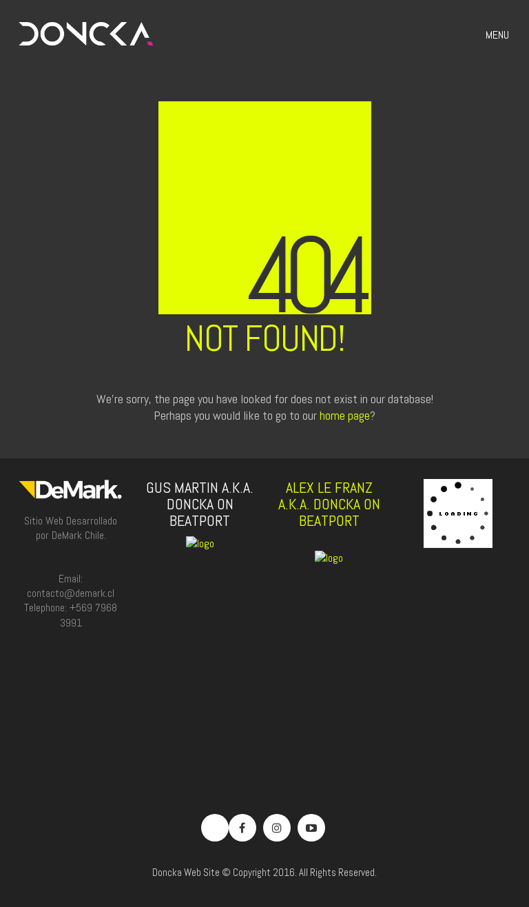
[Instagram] (277, 828)
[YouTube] (311, 828)
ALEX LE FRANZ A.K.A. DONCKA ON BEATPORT (329, 504)
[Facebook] (242, 828)
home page (345, 415)
